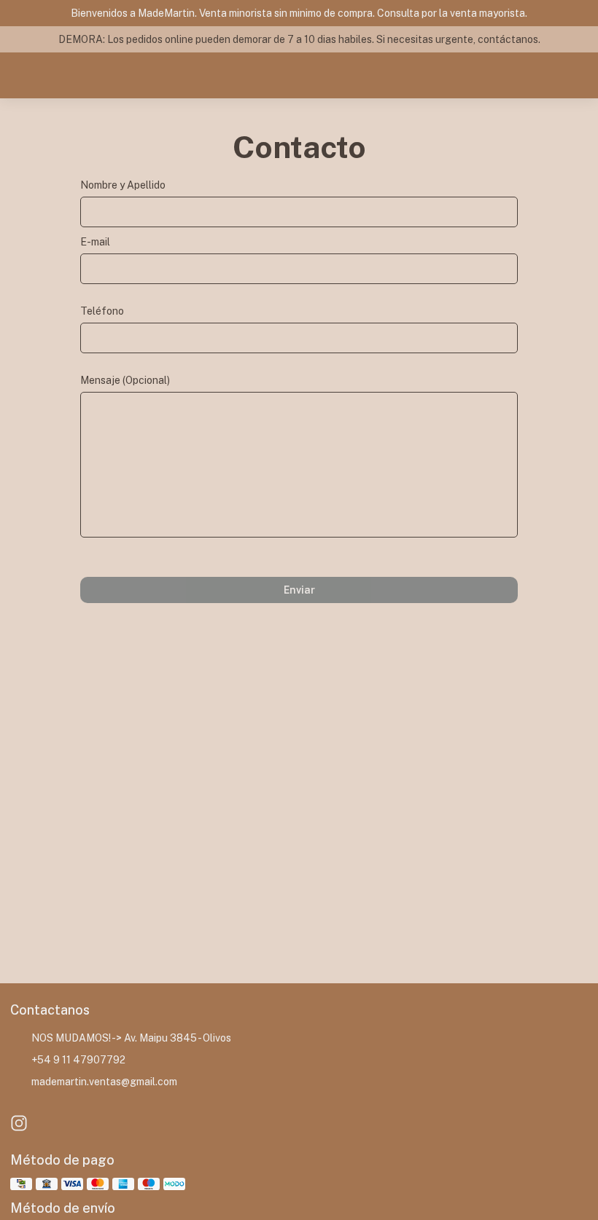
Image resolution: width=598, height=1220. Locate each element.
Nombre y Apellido (123, 185)
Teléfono (102, 311)
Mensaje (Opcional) (125, 380)
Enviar (299, 590)
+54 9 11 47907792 (78, 1060)
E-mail (95, 242)
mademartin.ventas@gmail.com (104, 1081)
